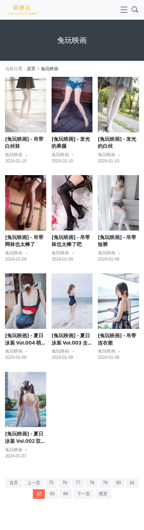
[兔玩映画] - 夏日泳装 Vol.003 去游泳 (71, 343)
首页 (31, 69)
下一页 (83, 494)
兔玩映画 (49, 69)
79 (105, 483)
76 (64, 483)
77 (78, 483)
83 (52, 494)
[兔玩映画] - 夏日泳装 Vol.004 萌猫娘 (24, 343)
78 (91, 483)
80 (118, 483)
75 (51, 483)
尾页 (103, 494)
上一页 (33, 483)
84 (65, 494)
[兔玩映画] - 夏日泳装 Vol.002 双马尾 (25, 441)
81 (132, 483)
